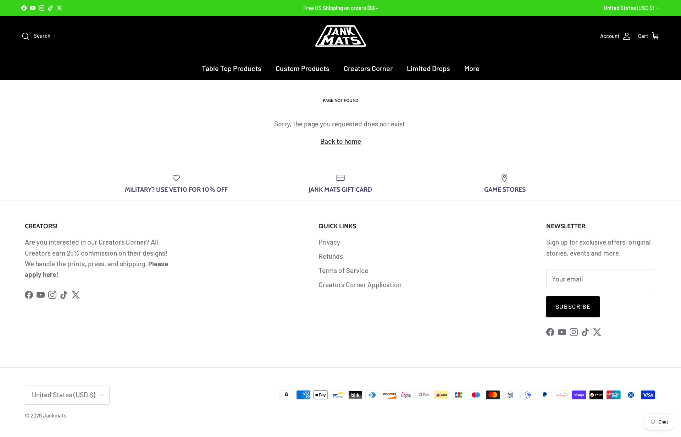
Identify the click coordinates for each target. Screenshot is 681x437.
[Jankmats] (340, 36)
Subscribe (573, 306)
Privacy (329, 242)
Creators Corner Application (360, 284)
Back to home (340, 141)
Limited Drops (428, 68)
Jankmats (54, 415)
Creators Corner (368, 68)
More (472, 68)
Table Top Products (231, 68)
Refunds (331, 256)
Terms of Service (343, 270)
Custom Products (303, 68)
